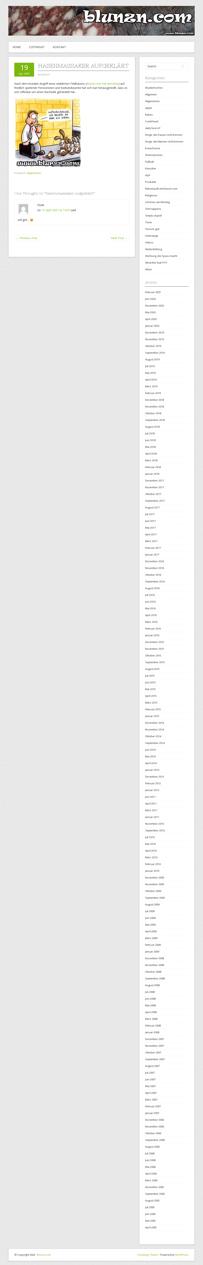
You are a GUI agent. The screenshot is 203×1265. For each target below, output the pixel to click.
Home (16, 47)
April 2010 (151, 850)
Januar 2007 (152, 1113)
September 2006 (155, 1140)
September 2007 (155, 1059)
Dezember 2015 (154, 642)
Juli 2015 (150, 675)
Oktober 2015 (153, 655)
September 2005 (155, 1194)
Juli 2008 (150, 992)
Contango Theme (147, 1254)
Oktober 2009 (153, 891)
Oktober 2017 (153, 494)
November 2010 (154, 823)
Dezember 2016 (154, 561)
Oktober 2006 (153, 1133)
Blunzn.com (44, 1254)
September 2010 (155, 830)
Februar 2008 (153, 1025)
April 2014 (151, 763)
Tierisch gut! (152, 229)
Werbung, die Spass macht (161, 256)
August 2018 (152, 426)
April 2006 (151, 1173)
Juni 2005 (150, 1214)
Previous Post (26, 238)
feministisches (154, 155)
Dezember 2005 (154, 1187)
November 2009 (154, 884)
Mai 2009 (150, 924)
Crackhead (151, 121)
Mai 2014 (150, 756)
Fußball (149, 161)
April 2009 (151, 931)
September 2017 (155, 500)
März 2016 (151, 622)
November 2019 (154, 339)
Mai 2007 (150, 1086)
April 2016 (151, 615)
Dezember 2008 (154, 958)
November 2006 (154, 1126)
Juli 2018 (150, 433)
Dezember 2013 (154, 776)
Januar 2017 (152, 554)
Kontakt (59, 47)
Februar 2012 (153, 783)
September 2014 (155, 743)
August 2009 (152, 904)
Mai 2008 (150, 1005)
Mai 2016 (150, 608)
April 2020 (151, 319)
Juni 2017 (150, 521)
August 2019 (152, 359)
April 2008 (151, 1012)
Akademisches (154, 87)
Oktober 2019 (153, 346)
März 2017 (151, 541)
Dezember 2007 (154, 1039)
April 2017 (151, 534)
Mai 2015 (150, 689)
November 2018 (154, 406)
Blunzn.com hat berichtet (102, 83)
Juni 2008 (150, 998)
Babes (149, 114)
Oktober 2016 (153, 574)
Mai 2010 (150, 844)
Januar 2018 (152, 474)
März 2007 (151, 1099)
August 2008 (152, 985)
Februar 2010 (153, 864)
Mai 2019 (150, 373)
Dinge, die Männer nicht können (164, 141)
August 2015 (152, 669)
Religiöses (151, 195)
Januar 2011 (152, 817)
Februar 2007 (153, 1106)
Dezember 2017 (154, 480)
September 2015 (155, 662)
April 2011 (151, 803)
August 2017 (152, 507)
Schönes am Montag (157, 202)
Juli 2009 (150, 911)
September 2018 (155, 420)
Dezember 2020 (154, 305)
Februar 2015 (153, 709)
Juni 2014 (150, 749)
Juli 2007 (150, 1072)
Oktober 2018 (153, 413)
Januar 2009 (152, 951)
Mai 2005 (150, 1220)
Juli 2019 (150, 366)
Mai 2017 (150, 527)
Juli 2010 (150, 837)
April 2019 (151, 379)
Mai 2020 (150, 312)
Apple (148, 108)
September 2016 (155, 581)
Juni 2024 (150, 299)
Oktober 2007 (153, 1052)
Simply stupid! (153, 215)
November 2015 (154, 649)
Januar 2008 (152, 1032)
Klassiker (150, 168)
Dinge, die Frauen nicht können (163, 135)
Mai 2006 (150, 1167)
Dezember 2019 (154, 332)
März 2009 (151, 938)
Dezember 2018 (154, 400)
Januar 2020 (152, 326)
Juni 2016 (150, 601)
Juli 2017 (150, 514)
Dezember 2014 (154, 723)
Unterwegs (151, 235)
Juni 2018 (150, 440)
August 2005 (152, 1200)
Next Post (119, 238)
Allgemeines (34, 173)
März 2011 (151, 810)
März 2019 (151, 386)
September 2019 (155, 352)
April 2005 (151, 1227)
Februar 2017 (153, 548)
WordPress (182, 1254)
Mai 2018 (150, 447)
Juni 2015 (150, 682)
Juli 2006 (150, 1153)
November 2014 (154, 729)
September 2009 (155, 897)
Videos (149, 242)
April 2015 (151, 696)
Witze (148, 269)
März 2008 (151, 1019)
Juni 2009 (150, 918)
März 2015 (151, 702)
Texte (148, 222)
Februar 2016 (153, 628)
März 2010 (151, 857)
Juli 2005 (150, 1207)
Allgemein (151, 94)
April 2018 (151, 453)
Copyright (37, 47)
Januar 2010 (152, 871)
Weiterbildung (153, 249)
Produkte (150, 182)
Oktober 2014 (153, 736)
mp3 (147, 175)
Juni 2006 (150, 1160)
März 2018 (151, 460)
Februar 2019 (153, 393)
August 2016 (152, 588)
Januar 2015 (152, 716)
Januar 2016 (152, 635)
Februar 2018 (153, 467)
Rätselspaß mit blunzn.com (161, 188)
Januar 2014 (152, 770)
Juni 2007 (150, 1079)
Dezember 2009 (154, 877)
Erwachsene (152, 148)
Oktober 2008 (153, 971)
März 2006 (151, 1180)
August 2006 (152, 1146)
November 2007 (154, 1046)
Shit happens (153, 209)
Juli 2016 (150, 595)
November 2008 (154, 965)
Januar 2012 (152, 790)
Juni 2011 (150, 797)
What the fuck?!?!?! (156, 262)
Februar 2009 (153, 945)
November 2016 (154, 568)
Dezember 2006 (154, 1120)
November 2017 (154, 487)
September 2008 (155, 978)
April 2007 (151, 1093)
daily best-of (152, 128)
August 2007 (152, 1066)
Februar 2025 (153, 292)
